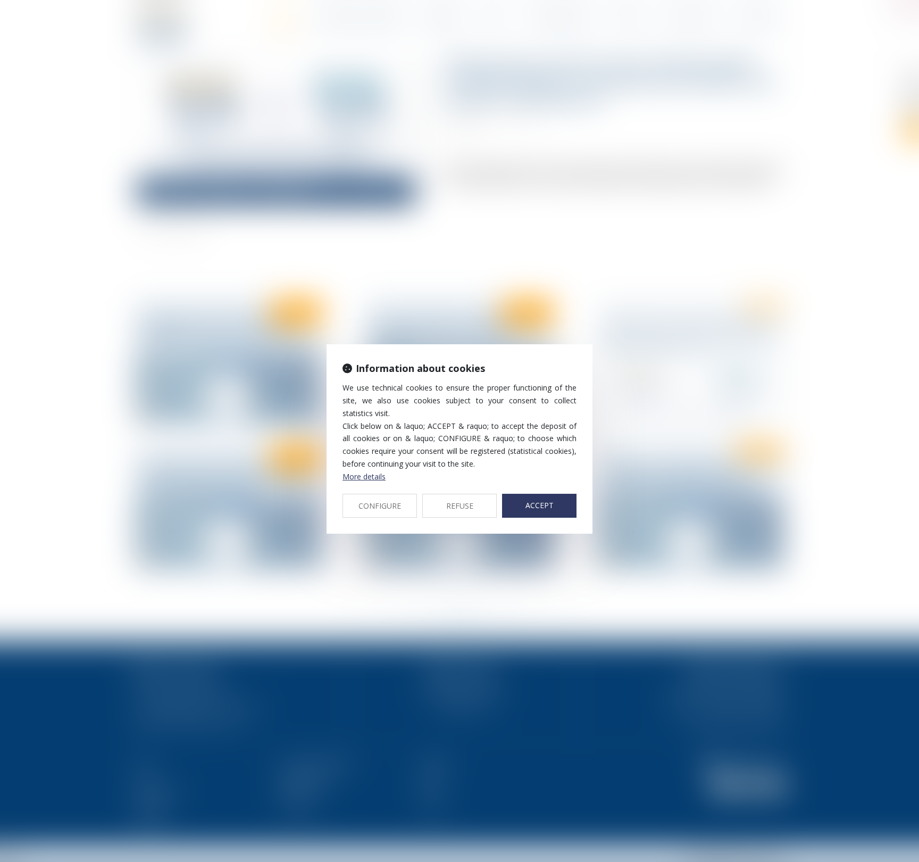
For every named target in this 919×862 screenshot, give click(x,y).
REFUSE (459, 506)
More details (364, 476)
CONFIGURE (379, 506)
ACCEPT (539, 505)
